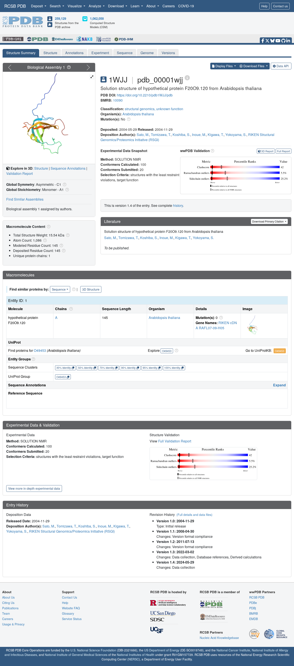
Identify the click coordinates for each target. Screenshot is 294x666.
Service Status (72, 619)
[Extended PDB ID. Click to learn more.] (187, 77)
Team (6, 613)
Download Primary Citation (268, 221)
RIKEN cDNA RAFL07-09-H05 (216, 325)
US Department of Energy (161, 650)
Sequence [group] (59, 289)
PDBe (253, 602)
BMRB (253, 613)
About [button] (151, 5)
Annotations (74, 52)
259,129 (60, 18)
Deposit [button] (37, 5)
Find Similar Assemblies (24, 199)
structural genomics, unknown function (154, 108)
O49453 (40, 350)
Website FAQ (71, 608)
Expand (279, 385)
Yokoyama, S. (235, 134)
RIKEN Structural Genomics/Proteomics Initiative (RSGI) (72, 531)
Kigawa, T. (216, 134)
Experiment (100, 52)
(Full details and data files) (194, 514)
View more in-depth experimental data (34, 488)
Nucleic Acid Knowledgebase (219, 638)
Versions (168, 52)
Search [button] (56, 5)
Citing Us (8, 602)
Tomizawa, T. (161, 134)
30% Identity (63, 367)
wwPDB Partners (262, 592)
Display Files (224, 66)
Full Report (283, 151)
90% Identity (128, 367)
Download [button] (116, 5)
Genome (147, 52)
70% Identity (107, 367)
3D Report (267, 151)
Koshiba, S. (181, 134)
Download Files (254, 66)
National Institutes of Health (135, 654)
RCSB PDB (15, 6)
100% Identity (172, 367)
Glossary (68, 613)
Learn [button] (135, 5)
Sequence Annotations (68, 168)
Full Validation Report (174, 441)
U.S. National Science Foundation (93, 650)
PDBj (252, 608)
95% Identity (150, 367)
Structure (50, 52)
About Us (8, 597)
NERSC (133, 659)
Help (264, 6)
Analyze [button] (95, 5)
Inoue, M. (199, 134)
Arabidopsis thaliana (138, 113)
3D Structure (90, 289)
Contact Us (69, 597)
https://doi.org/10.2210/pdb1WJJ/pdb (145, 95)
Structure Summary (21, 52)
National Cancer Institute (233, 650)
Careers (168, 5)
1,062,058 (97, 18)
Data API (282, 66)
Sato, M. (143, 134)
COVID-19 (186, 5)
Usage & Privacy (13, 624)
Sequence (125, 52)
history (178, 205)
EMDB (253, 619)
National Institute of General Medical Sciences (76, 654)
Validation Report (19, 173)
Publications (10, 608)
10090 (118, 100)
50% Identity (85, 367)
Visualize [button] (75, 5)
